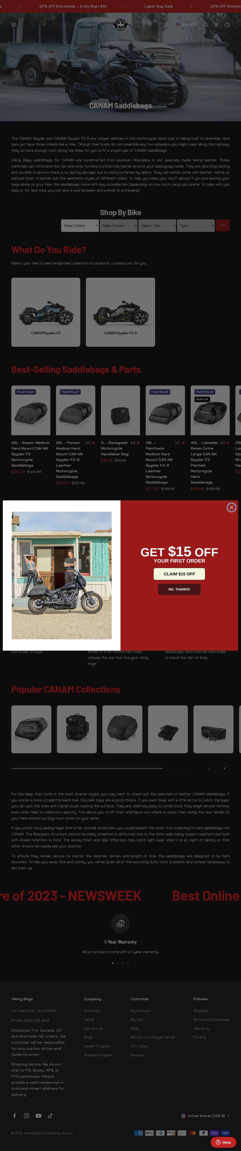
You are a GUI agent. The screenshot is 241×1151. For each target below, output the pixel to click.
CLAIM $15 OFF (179, 574)
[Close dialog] (231, 507)
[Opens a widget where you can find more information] (223, 1143)
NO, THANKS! (179, 589)
